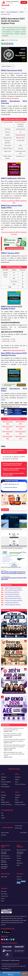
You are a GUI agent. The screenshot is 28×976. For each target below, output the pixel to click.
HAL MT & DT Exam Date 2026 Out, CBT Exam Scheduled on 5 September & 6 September (14, 740)
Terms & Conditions (19, 966)
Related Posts (5, 509)
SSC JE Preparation (6, 858)
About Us (19, 876)
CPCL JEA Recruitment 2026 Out (13, 590)
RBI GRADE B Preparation (4, 867)
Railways (19, 855)
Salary (16, 781)
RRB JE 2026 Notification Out (12, 484)
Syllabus (3, 779)
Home (2, 12)
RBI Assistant (4, 864)
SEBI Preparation (5, 855)
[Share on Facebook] (10, 44)
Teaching (19, 858)
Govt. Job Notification (12, 12)
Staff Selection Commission (20, 853)
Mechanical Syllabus (6, 781)
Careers (21, 882)
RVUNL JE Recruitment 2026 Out (13, 600)
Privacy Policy (5, 968)
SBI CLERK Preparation (4, 853)
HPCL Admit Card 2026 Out (12, 594)
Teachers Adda (18, 825)
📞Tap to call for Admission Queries (14, 248)
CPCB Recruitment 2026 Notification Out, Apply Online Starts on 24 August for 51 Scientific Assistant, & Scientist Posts (14, 747)
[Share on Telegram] (5, 44)
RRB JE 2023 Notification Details (16, 350)
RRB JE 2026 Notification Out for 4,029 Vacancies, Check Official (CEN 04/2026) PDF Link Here (14, 754)
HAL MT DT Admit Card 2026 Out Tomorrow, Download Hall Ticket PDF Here (14, 729)
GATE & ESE (4, 876)
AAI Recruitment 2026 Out (11, 487)
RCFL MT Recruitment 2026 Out (13, 598)
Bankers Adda (18, 828)
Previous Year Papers (20, 784)
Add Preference (21, 384)
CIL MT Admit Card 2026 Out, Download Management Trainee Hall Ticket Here (13, 734)
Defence (19, 860)
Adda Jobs (3, 835)
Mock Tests (3, 891)
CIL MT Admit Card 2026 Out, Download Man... (12, 548)
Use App (24, 2)
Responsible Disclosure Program (10, 964)
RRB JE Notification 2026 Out (12, 604)
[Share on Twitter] (12, 44)
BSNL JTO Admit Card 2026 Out (13, 588)
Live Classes (4, 893)
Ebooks (3, 898)
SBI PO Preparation (6, 849)
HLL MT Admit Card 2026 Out (12, 596)
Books (2, 900)
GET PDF (24, 973)
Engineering (20, 863)
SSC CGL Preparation (4, 861)
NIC (2, 813)
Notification (3, 777)
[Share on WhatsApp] (2, 44)
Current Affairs (23, 832)
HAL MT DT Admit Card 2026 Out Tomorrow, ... (12, 529)
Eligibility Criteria (5, 802)
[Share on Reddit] (7, 44)
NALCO (3, 817)
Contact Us (19, 879)
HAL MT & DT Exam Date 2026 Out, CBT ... (11, 567)
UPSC (18, 865)
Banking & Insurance (22, 849)
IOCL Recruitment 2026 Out (12, 592)
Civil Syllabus (4, 784)
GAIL (2, 815)
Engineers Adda (5, 832)
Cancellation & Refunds (7, 966)
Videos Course (4, 896)
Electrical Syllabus (5, 786)
